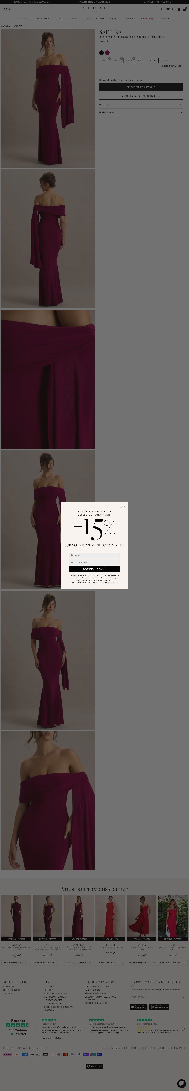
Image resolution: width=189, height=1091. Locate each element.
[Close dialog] (123, 506)
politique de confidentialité (90, 582)
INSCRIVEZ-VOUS (94, 569)
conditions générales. (111, 582)
